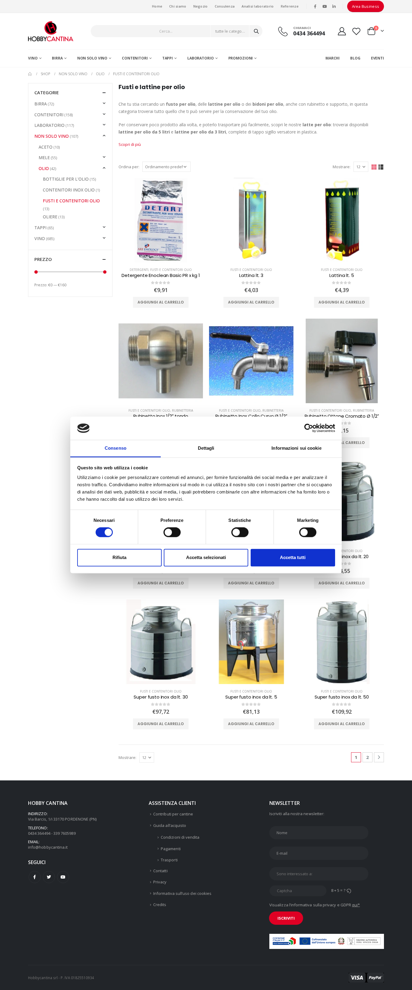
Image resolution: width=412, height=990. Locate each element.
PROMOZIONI (240, 58)
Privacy (159, 882)
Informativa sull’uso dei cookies (182, 893)
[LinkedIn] (334, 6)
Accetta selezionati (206, 557)
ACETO (45, 147)
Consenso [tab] (115, 448)
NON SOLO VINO (92, 58)
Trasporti (169, 860)
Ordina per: (129, 166)
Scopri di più (130, 144)
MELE (44, 157)
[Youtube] (324, 6)
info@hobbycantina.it (48, 847)
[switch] (172, 532)
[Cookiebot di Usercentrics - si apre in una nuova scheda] (308, 428)
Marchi (332, 58)
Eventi (377, 58)
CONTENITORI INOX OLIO (69, 190)
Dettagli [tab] (206, 448)
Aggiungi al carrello (161, 302)
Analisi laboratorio (258, 6)
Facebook (35, 877)
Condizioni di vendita (180, 837)
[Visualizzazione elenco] (381, 167)
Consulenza (225, 6)
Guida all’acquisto (169, 825)
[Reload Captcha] (348, 890)
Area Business (365, 6)
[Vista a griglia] (374, 167)
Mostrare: (341, 166)
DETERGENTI (139, 270)
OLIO (44, 168)
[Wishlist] (356, 31)
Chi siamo (177, 6)
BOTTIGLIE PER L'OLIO (66, 179)
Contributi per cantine (173, 814)
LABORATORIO (200, 58)
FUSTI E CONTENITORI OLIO (171, 270)
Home (157, 6)
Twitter (49, 877)
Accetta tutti (293, 557)
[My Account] (341, 31)
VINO (33, 58)
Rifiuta (119, 557)
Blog (355, 58)
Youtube (63, 877)
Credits (159, 904)
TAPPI (167, 58)
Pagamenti (171, 848)
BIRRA (57, 58)
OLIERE (50, 217)
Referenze (290, 6)
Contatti (160, 870)
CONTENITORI (135, 58)
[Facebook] (315, 6)
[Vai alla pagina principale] (30, 74)
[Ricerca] (256, 31)
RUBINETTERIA (182, 410)
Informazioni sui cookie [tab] (296, 448)
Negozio (200, 6)
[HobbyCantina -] (50, 31)
